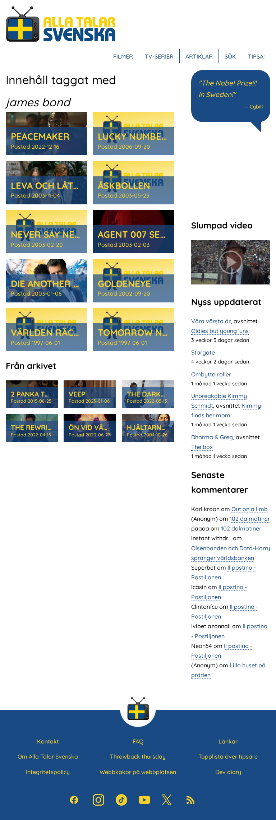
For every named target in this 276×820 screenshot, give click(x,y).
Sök (230, 56)
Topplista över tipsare (228, 756)
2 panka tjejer (38, 394)
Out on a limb (249, 509)
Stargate (203, 352)
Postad (35, 146)
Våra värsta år (211, 321)
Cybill (256, 106)
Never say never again (66, 234)
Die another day (51, 283)
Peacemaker (40, 136)
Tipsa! (256, 56)
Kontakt (48, 741)
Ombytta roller (211, 374)
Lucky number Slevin (150, 136)
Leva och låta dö (53, 185)
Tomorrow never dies (153, 332)
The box (202, 446)
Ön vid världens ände (109, 427)
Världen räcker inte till (73, 332)
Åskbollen (124, 185)
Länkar (228, 741)
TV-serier (159, 56)
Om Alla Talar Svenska (48, 756)
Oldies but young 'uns (220, 330)
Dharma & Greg (212, 437)
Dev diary (228, 771)
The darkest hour (161, 394)
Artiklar (199, 56)
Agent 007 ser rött (146, 234)
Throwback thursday (138, 756)
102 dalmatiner (250, 518)
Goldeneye (124, 283)
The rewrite (33, 427)
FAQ (138, 741)
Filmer (123, 56)
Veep (77, 394)
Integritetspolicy (48, 771)
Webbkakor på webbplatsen (138, 771)
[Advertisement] (230, 175)
